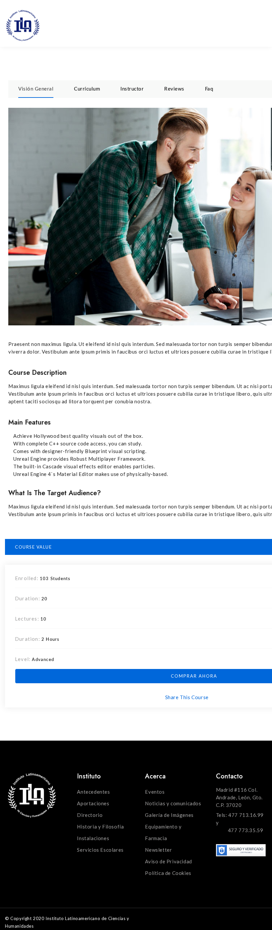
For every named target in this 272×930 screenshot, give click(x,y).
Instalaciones (93, 838)
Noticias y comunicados (173, 803)
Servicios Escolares (100, 850)
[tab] (35, 89)
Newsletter (158, 850)
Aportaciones (93, 803)
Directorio (89, 815)
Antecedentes (93, 792)
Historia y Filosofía (100, 827)
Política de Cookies (168, 873)
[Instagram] (248, 14)
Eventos (155, 792)
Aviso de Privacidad (168, 861)
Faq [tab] (209, 89)
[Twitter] (234, 14)
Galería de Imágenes (169, 815)
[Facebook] (220, 14)
